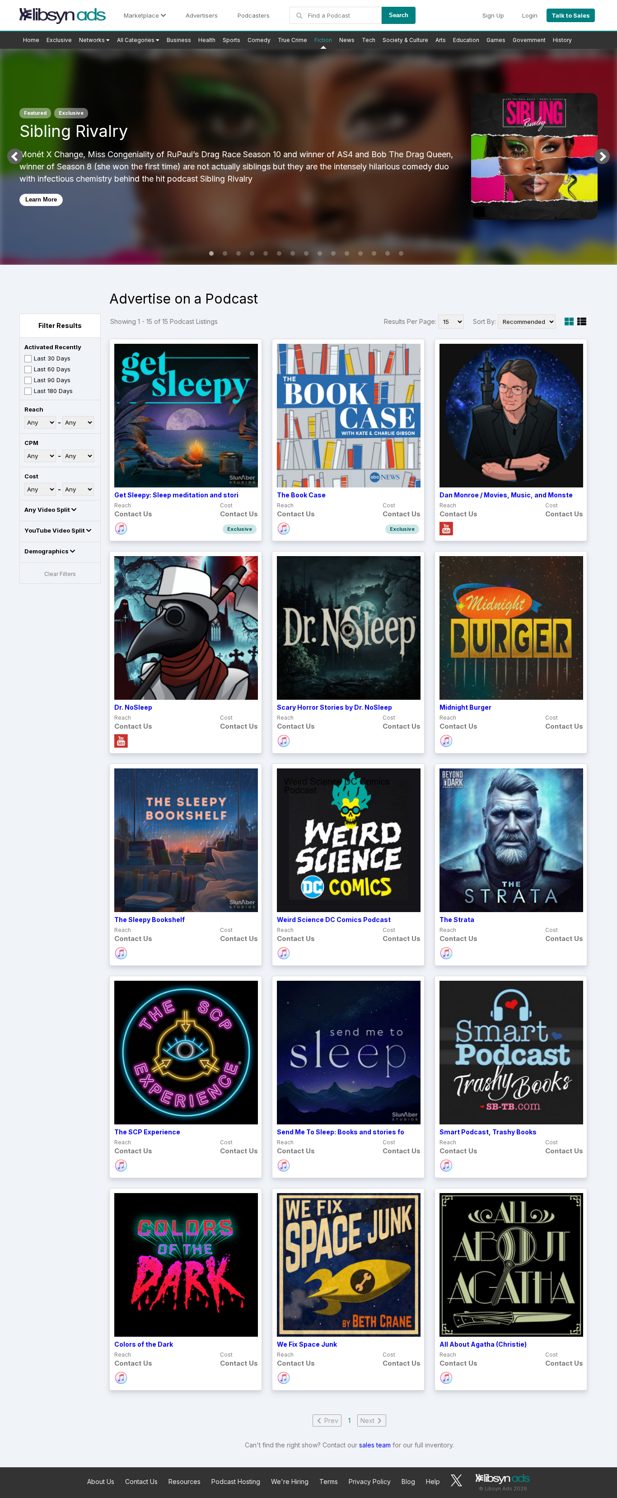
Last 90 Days (52, 380)
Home (31, 40)
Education (466, 40)
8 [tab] (306, 253)
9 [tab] (320, 253)
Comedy (259, 40)
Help (433, 1481)
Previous (15, 156)
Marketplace (142, 15)
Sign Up (493, 15)
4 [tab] (252, 253)
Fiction (323, 40)
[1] (569, 321)
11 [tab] (347, 253)
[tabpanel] (308, 156)
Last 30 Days (52, 358)
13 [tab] (374, 253)
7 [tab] (292, 253)
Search (398, 15)
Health (206, 40)
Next (602, 156)
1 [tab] (211, 253)
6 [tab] (279, 253)
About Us (100, 1481)
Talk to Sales (571, 15)
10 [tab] (333, 253)
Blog (408, 1481)
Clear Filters (60, 574)
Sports (231, 40)
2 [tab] (225, 253)
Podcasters (254, 15)
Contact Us (141, 1481)
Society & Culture (405, 40)
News (347, 40)
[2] (581, 321)
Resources (184, 1481)
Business (179, 40)
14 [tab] (387, 253)
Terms (328, 1481)
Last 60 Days (52, 369)
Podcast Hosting (235, 1481)
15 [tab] (401, 253)
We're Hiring (289, 1481)
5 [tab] (265, 253)
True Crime (292, 40)
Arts (440, 40)
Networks (92, 40)
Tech (368, 40)
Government (529, 40)
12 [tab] (360, 253)
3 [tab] (238, 253)
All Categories (136, 40)
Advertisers (202, 15)
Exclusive (59, 40)
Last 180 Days (53, 390)
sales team (375, 1445)
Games (495, 40)
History (562, 40)
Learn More (41, 199)
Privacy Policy (370, 1481)
